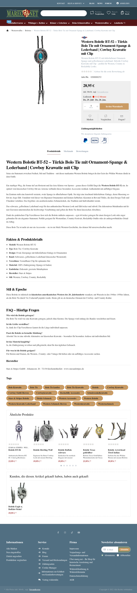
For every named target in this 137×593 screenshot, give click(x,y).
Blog (91, 3)
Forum (108, 3)
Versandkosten (102, 92)
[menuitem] (16, 23)
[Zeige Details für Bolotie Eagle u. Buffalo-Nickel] (18, 493)
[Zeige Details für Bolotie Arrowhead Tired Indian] (118, 431)
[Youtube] (79, 532)
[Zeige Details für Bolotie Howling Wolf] (43, 431)
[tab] (53, 151)
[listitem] (41, 71)
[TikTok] (72, 532)
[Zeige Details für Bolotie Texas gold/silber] (93, 431)
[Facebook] (58, 532)
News (99, 3)
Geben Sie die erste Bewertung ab (109, 71)
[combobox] (64, 13)
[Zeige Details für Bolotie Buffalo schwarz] (68, 431)
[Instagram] (65, 532)
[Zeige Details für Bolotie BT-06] (18, 431)
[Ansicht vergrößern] (41, 71)
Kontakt (61, 3)
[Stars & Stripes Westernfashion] (84, 37)
